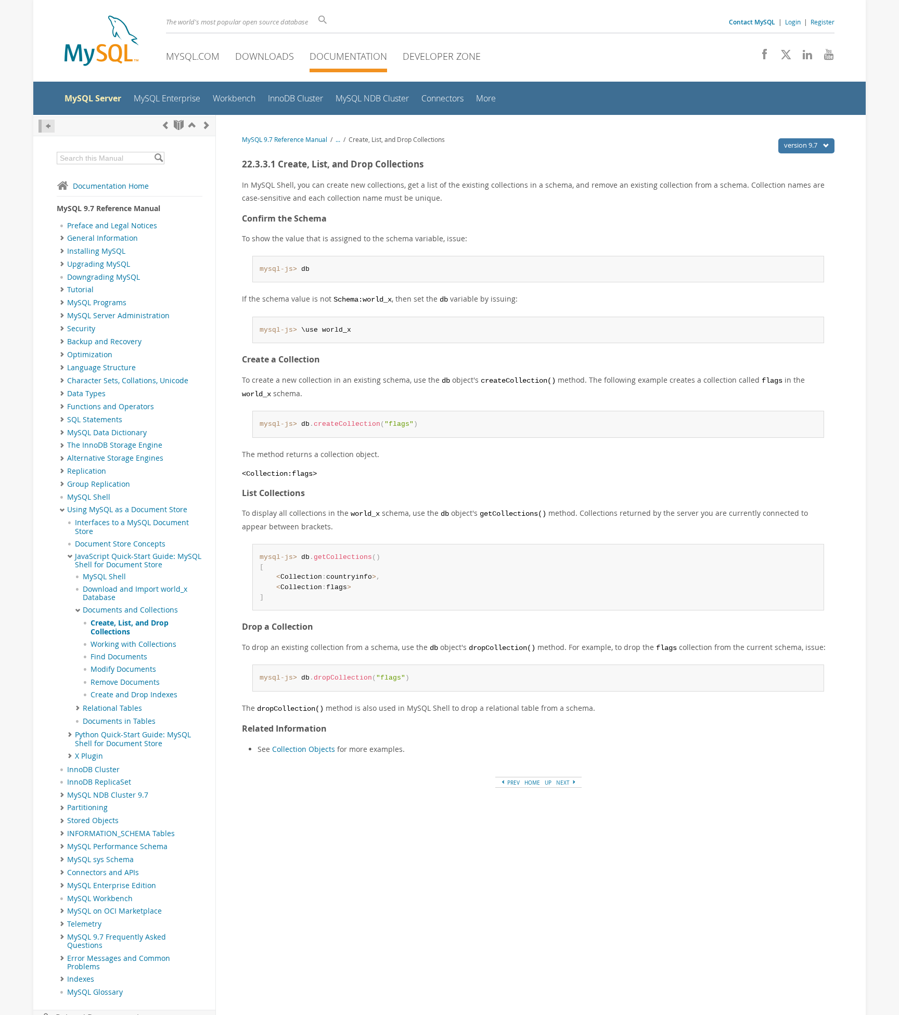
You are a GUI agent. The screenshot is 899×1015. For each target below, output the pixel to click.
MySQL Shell (88, 497)
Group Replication (98, 484)
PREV (513, 782)
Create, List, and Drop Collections (130, 627)
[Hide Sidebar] (46, 126)
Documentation (348, 56)
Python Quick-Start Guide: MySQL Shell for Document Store (133, 739)
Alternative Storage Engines (115, 458)
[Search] (158, 158)
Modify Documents (123, 669)
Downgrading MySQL (103, 277)
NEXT (563, 782)
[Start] (179, 125)
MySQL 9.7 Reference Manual (284, 140)
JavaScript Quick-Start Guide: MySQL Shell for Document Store (138, 560)
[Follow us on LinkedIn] (803, 57)
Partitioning (87, 807)
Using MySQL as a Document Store (127, 509)
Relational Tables (112, 708)
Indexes (80, 979)
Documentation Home (111, 186)
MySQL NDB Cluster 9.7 (107, 795)
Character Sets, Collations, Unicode (127, 380)
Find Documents (119, 656)
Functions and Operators (110, 406)
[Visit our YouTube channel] (824, 57)
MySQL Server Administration (118, 315)
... (338, 140)
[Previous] (165, 125)
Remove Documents (125, 682)
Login (793, 22)
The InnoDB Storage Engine (114, 445)
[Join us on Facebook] (760, 57)
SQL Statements (94, 419)
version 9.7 (801, 145)
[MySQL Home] (101, 42)
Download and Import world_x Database (135, 593)
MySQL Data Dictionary (107, 432)
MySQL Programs (96, 302)
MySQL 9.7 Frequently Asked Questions (116, 941)
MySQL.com (193, 56)
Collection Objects (303, 749)
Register (822, 22)
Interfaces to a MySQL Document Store (132, 527)
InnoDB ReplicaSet (99, 782)
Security (81, 328)
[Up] (192, 125)
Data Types (86, 393)
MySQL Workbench (100, 898)
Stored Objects (93, 820)
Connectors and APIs (103, 872)
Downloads (264, 56)
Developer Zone (442, 56)
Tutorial (80, 289)
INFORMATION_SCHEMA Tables (121, 833)
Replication (86, 471)
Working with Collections (133, 644)
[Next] (206, 125)
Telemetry (84, 924)
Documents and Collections (130, 610)
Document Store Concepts (120, 544)
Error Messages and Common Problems (118, 962)
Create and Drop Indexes (134, 694)
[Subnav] (62, 238)
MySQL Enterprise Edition (111, 885)
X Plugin (89, 756)
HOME (532, 782)
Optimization (89, 354)
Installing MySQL (96, 251)
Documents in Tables (119, 721)
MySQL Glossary (95, 992)
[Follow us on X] (782, 57)
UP (548, 782)
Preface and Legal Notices (112, 225)
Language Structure (101, 367)
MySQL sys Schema (100, 859)
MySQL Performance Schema (117, 846)
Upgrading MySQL (98, 264)
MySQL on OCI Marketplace (114, 911)
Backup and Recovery (104, 341)
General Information (102, 238)
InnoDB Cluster (93, 769)
